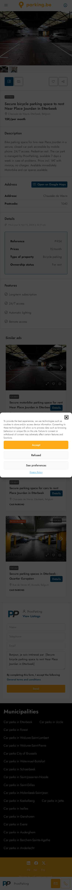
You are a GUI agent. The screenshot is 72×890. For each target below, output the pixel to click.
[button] (66, 417)
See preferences (36, 465)
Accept (36, 445)
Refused (36, 455)
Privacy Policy (36, 472)
